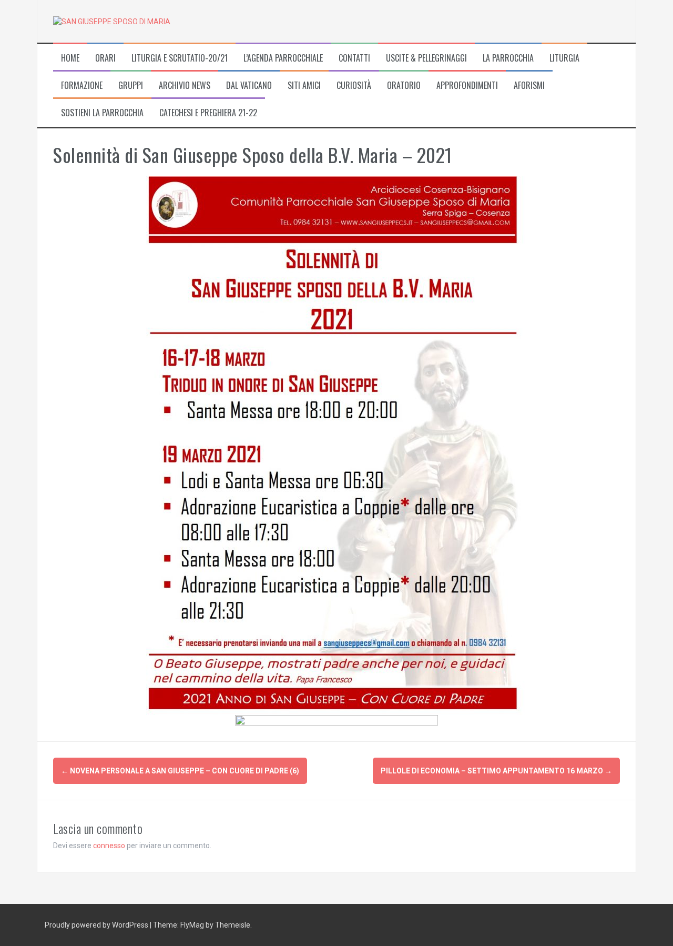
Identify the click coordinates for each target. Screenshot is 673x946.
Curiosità (353, 85)
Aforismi (529, 85)
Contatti (354, 58)
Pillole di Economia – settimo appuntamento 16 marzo (496, 771)
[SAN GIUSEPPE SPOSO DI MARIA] (111, 21)
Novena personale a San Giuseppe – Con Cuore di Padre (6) (180, 771)
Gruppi (130, 85)
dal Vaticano (249, 85)
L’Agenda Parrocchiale (283, 58)
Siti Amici (304, 85)
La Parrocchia (508, 58)
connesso (109, 845)
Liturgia (564, 58)
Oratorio (404, 85)
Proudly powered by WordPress (97, 925)
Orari (105, 58)
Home (70, 58)
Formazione (82, 85)
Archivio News (184, 85)
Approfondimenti (467, 85)
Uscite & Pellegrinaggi (426, 58)
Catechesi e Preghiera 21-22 (208, 113)
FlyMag (192, 925)
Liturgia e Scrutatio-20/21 (179, 58)
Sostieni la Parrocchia (102, 113)
